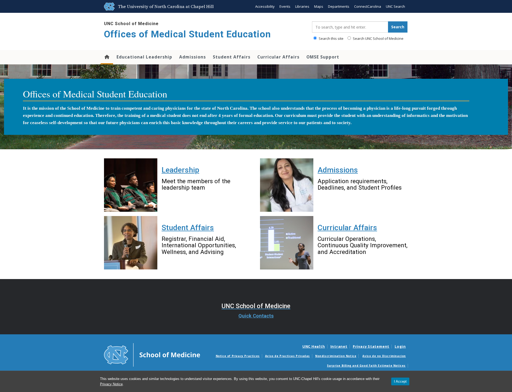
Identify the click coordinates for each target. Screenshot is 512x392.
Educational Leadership (144, 57)
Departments (338, 6)
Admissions (192, 57)
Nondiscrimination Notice (335, 356)
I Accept (400, 381)
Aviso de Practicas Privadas (287, 356)
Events (284, 6)
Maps (318, 6)
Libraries (302, 6)
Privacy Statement (371, 346)
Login (400, 346)
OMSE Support (322, 57)
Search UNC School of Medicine (377, 38)
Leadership (180, 170)
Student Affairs (231, 57)
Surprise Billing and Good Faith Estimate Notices (366, 365)
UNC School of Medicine (131, 23)
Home (106, 57)
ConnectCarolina (367, 6)
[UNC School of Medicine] (152, 354)
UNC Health (313, 346)
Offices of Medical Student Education (187, 34)
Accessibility (265, 6)
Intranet (338, 346)
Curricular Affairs (278, 57)
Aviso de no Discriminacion (384, 356)
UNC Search (395, 6)
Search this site (330, 38)
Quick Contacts (256, 316)
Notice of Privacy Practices (238, 356)
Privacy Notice (111, 384)
